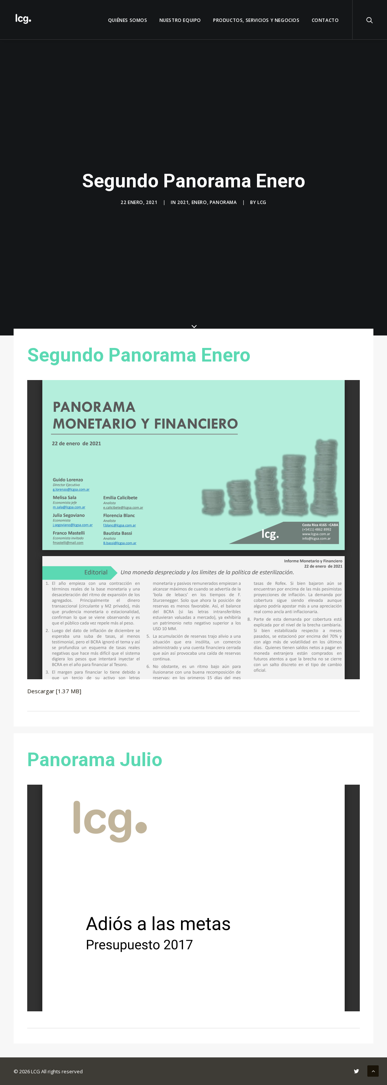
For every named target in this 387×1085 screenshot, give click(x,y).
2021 (183, 202)
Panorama (223, 202)
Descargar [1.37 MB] (54, 691)
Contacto (325, 20)
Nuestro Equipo (180, 20)
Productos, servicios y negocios (256, 20)
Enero (199, 202)
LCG (261, 202)
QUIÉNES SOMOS (127, 20)
